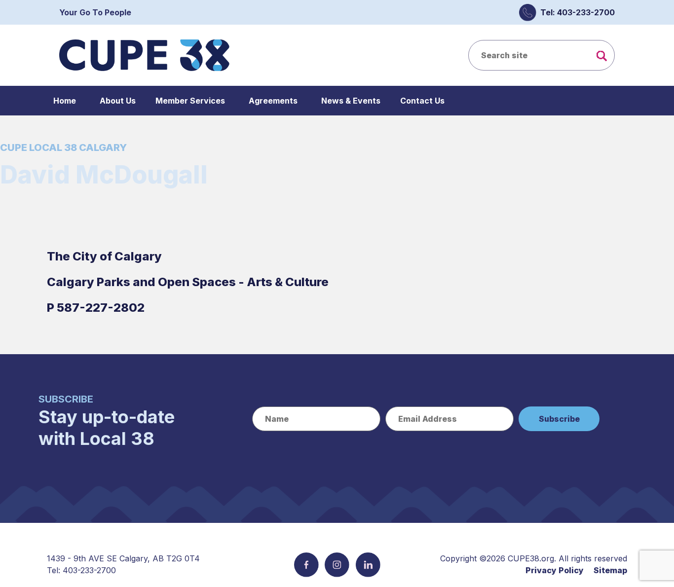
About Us (118, 101)
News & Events (350, 101)
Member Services (190, 101)
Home (64, 101)
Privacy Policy (554, 570)
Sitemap (610, 570)
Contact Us (422, 101)
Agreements (273, 101)
